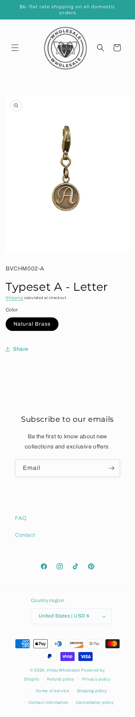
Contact (25, 535)
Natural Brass (32, 324)
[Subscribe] (111, 468)
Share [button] (20, 349)
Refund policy (61, 679)
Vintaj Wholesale (63, 670)
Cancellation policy (95, 702)
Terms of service (52, 690)
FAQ (21, 518)
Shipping (14, 298)
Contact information (48, 702)
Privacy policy (96, 679)
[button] (15, 47)
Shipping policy (92, 690)
